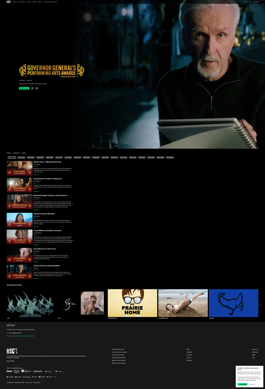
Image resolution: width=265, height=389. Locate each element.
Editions (9, 153)
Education (189, 355)
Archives (189, 357)
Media (253, 355)
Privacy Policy (36, 382)
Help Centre (255, 352)
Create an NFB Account (118, 349)
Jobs (253, 357)
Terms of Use (28, 382)
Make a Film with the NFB (118, 360)
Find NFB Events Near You (118, 357)
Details (24, 153)
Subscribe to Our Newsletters (119, 352)
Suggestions (16, 153)
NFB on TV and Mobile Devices (15, 368)
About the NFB (10, 361)
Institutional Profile (19, 382)
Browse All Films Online (118, 355)
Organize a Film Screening (119, 363)
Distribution (190, 352)
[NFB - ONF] (9, 2)
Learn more (252, 384)
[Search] (247, 2)
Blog (188, 349)
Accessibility (10, 382)
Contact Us (255, 349)
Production (189, 360)
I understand (242, 384)
